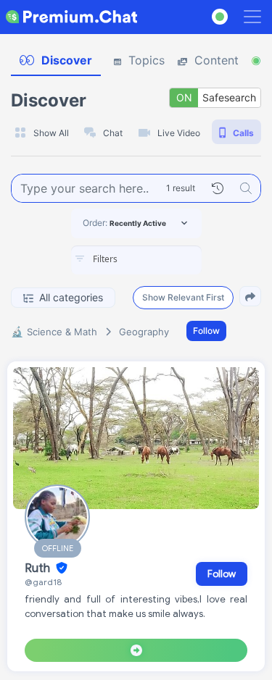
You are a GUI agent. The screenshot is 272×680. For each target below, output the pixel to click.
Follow (206, 330)
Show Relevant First (183, 297)
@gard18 (43, 581)
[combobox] (136, 259)
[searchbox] (158, 259)
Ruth (39, 568)
